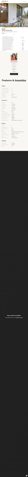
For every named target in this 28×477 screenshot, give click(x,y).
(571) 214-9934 (14, 66)
